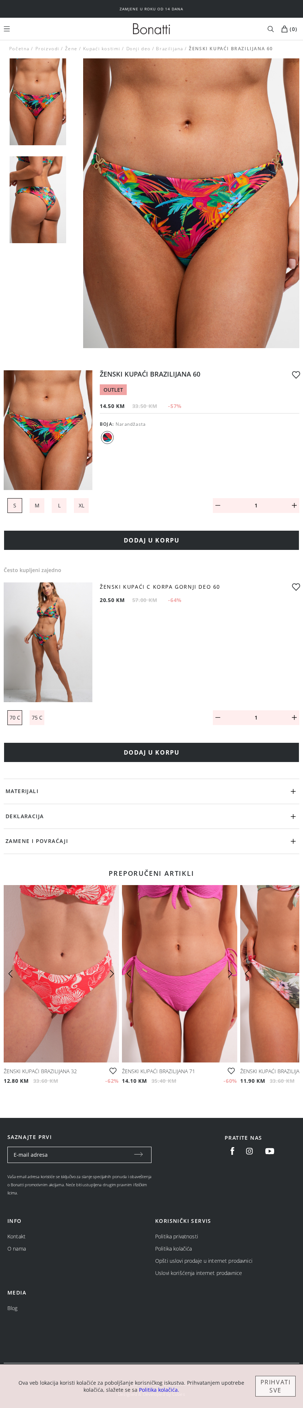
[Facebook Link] (232, 1151)
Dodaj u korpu (152, 540)
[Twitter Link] (270, 1151)
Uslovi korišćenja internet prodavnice (198, 1272)
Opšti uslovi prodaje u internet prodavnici (203, 1260)
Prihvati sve (276, 1386)
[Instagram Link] (249, 1151)
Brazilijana (170, 48)
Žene (71, 48)
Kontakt (16, 1236)
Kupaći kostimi (101, 48)
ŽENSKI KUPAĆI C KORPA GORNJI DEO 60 (160, 587)
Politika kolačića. (159, 1389)
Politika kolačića (173, 1248)
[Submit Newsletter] (139, 1155)
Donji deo (138, 48)
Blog (12, 1308)
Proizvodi (47, 48)
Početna (19, 48)
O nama (16, 1248)
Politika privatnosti (176, 1236)
